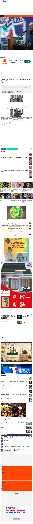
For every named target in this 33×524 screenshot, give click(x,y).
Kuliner (3, 478)
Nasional (3, 479)
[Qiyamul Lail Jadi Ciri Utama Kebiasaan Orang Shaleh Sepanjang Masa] (30, 391)
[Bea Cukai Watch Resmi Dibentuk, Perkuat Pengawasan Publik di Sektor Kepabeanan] (30, 378)
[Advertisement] (16, 9)
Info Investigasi (18, 521)
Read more (17, 224)
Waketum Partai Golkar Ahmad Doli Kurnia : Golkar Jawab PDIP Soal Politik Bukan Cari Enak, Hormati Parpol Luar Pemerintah (15, 225)
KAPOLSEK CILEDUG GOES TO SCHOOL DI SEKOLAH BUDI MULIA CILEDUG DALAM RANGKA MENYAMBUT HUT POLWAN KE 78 (18, 440)
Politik (3, 485)
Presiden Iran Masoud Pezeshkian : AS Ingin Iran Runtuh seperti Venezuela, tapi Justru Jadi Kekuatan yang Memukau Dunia (17, 443)
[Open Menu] (1, 1)
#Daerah (2, 145)
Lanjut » (31, 452)
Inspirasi (3, 475)
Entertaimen (4, 472)
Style (3, 488)
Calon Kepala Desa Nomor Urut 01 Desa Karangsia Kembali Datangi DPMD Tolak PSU (16, 80)
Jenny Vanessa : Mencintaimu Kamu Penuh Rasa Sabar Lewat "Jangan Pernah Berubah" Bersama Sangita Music (13, 395)
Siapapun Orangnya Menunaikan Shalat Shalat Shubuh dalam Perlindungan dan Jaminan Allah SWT (14, 385)
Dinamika (3, 469)
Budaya (3, 466)
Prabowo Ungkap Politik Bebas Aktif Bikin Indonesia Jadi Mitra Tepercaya (15, 231)
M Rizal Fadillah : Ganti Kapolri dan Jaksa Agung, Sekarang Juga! (15, 228)
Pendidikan (3, 482)
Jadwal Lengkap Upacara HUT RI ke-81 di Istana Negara (8, 398)
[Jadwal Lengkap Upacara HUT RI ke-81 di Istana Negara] (30, 400)
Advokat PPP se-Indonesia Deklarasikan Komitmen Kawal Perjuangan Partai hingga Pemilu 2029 (15, 222)
